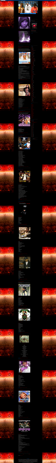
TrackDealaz (32, 105)
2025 (32, 125)
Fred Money (32, 64)
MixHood (32, 110)
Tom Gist (32, 95)
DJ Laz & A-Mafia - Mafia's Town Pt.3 (22, 360)
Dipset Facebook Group (26, 13)
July (32, 121)
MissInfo (32, 108)
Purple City (32, 80)
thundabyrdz (32, 94)
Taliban (31, 91)
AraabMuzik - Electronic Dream (21, 202)
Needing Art (34, 13)
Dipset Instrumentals (24, 224)
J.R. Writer (21, 279)
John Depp (32, 72)
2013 (32, 133)
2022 (32, 127)
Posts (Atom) (22, 455)
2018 (32, 130)
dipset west (32, 61)
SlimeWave (32, 104)
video (31, 100)
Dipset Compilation (32, 59)
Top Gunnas (32, 96)
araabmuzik (21, 224)
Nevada (31, 78)
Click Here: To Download (24, 343)
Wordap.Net (32, 117)
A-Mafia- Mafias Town (20, 419)
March (32, 124)
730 (31, 47)
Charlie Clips (32, 55)
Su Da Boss (32, 89)
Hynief (31, 68)
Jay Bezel (32, 69)
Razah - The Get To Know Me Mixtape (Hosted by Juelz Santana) (23, 47)
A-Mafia (20, 358)
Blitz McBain (32, 52)
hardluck (32, 66)
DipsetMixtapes (32, 113)
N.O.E (31, 77)
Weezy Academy (22, 13)
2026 (32, 120)
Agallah (31, 49)
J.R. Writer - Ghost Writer (21, 256)
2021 (32, 128)
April (32, 123)
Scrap (31, 84)
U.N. (31, 97)
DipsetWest (32, 114)
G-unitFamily (32, 112)
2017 (32, 131)
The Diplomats (32, 92)
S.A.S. (31, 83)
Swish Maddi (32, 90)
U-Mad (31, 118)
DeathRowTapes (32, 115)
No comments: (26, 79)
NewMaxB (32, 111)
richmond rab (32, 82)
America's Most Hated (33, 50)
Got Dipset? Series (32, 65)
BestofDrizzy (32, 116)
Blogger (35, 138)
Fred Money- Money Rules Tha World (22, 308)
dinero (31, 57)
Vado (31, 99)
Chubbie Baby (32, 56)
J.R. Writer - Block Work (21, 281)
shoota (31, 86)
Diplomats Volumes (32, 58)
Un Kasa (32, 98)
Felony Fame (32, 63)
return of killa (32, 81)
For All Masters (32, 106)
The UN (31, 93)
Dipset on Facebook (32, 109)
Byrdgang (32, 53)
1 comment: (27, 132)
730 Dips (32, 48)
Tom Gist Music (31, 13)
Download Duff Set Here (20, 127)
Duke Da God (32, 62)
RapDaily (32, 107)
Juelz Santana (32, 73)
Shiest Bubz (32, 85)
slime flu (32, 88)
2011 (32, 135)
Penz (31, 79)
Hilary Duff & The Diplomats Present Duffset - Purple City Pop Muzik (24, 111)
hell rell (31, 67)
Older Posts (29, 454)
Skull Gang (32, 87)
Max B (31, 75)
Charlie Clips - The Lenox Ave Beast (22, 226)
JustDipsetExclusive (32, 74)
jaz (31, 70)
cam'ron (31, 54)
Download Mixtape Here (20, 64)
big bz (31, 51)
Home (23, 454)
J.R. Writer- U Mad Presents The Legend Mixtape (23, 16)
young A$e (32, 101)
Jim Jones (21, 199)
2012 (32, 134)
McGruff (32, 76)
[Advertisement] (33, 16)
